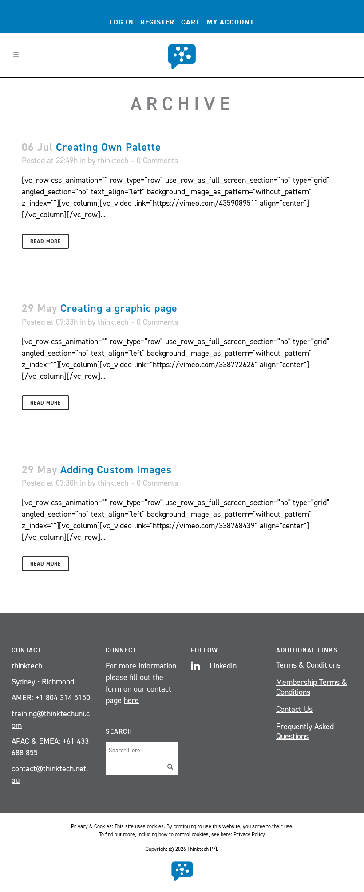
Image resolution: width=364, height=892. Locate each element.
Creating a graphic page (119, 308)
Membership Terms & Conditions (311, 687)
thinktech (113, 160)
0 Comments (157, 160)
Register (157, 22)
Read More (45, 241)
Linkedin (223, 665)
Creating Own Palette (108, 147)
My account (230, 22)
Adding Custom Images (116, 470)
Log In (122, 22)
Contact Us (294, 709)
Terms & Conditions (308, 665)
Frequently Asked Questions (305, 731)
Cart (190, 22)
